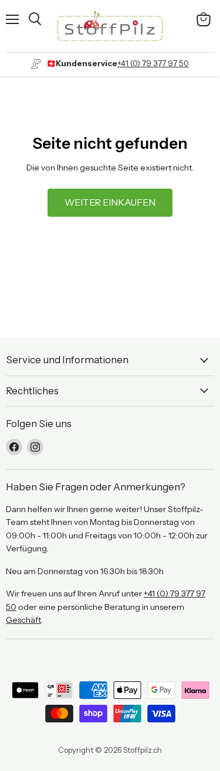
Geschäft (23, 620)
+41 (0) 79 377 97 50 (153, 63)
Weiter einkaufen (110, 202)
